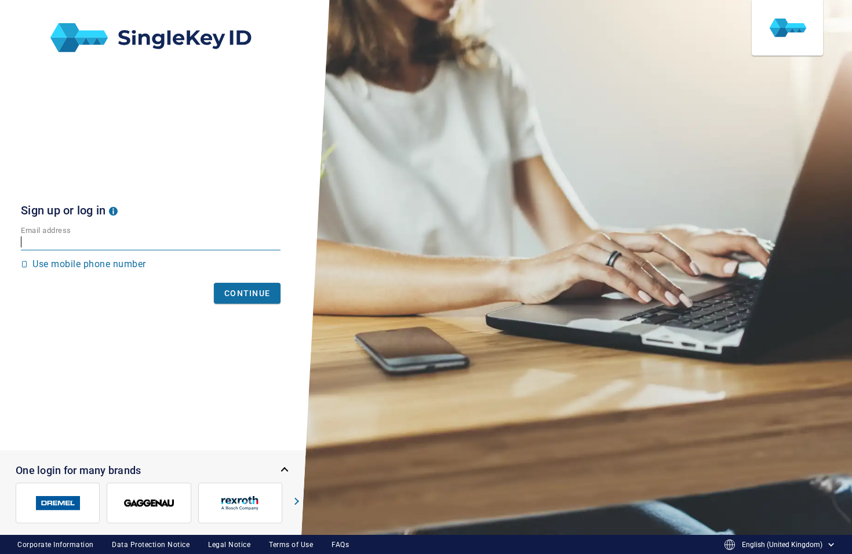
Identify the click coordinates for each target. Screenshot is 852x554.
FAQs (340, 545)
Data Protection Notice (151, 545)
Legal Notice (229, 545)
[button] (113, 210)
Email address (46, 230)
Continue (247, 293)
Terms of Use (291, 545)
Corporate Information (55, 545)
